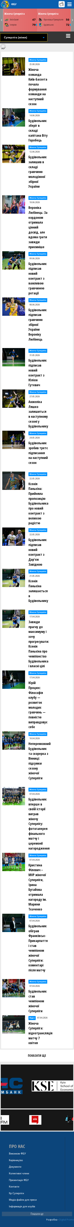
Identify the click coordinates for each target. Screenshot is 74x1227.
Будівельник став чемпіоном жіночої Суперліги (37, 1001)
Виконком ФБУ (17, 1153)
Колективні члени (19, 1173)
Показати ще (37, 1214)
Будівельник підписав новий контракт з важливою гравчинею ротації (37, 278)
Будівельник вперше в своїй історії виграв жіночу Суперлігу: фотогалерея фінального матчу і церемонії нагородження (39, 824)
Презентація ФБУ (19, 1180)
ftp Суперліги (16, 1193)
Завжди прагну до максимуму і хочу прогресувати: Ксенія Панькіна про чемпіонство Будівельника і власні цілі (38, 644)
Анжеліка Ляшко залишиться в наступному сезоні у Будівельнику (38, 414)
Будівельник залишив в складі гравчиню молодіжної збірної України (37, 172)
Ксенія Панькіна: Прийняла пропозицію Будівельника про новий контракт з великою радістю (38, 503)
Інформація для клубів (22, 1206)
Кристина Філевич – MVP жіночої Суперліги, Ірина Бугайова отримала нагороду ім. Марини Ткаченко (37, 887)
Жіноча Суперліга (14, 13)
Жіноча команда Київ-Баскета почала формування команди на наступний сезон (37, 86)
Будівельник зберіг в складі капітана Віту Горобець (38, 130)
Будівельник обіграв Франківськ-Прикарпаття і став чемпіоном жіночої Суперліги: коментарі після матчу (38, 948)
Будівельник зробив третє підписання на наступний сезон (38, 453)
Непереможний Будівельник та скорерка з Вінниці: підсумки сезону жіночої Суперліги (39, 760)
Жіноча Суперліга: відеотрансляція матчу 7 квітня (39, 1033)
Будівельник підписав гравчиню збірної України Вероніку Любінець (37, 325)
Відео (32, 1018)
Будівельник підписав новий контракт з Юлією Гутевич (37, 372)
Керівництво (16, 1160)
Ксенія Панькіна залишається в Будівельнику (38, 591)
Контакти (14, 1186)
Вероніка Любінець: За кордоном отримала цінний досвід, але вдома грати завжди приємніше (37, 227)
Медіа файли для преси (23, 1199)
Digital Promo (66, 1219)
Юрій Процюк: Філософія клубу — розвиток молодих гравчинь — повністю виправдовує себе (37, 704)
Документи (15, 1166)
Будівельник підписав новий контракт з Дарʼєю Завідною (37, 552)
